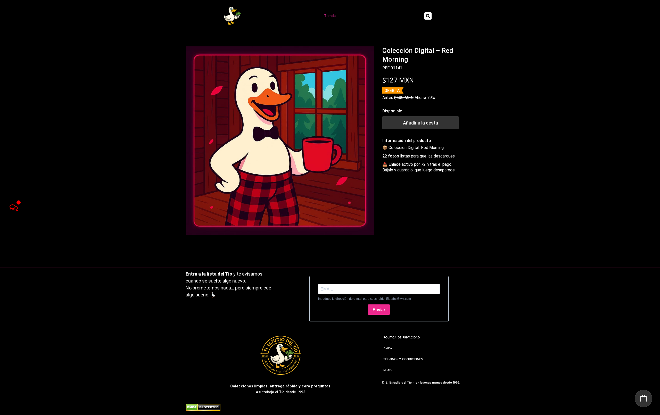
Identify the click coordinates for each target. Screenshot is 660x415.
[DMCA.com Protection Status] (203, 409)
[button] (428, 16)
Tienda (330, 15)
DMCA (387, 348)
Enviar (379, 310)
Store (387, 370)
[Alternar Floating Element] (13, 208)
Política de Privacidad (401, 337)
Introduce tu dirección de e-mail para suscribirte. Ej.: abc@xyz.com (364, 298)
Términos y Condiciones (403, 359)
